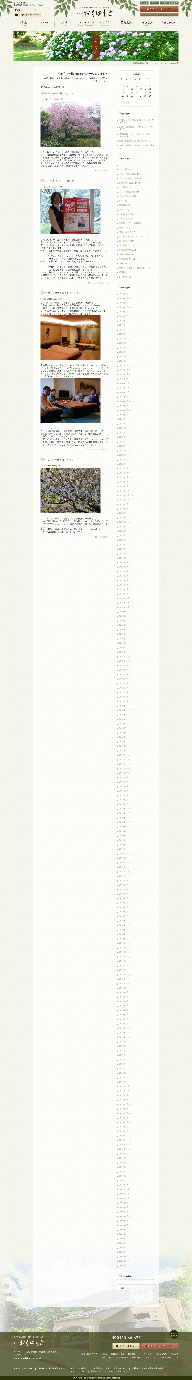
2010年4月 (123, 1171)
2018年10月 (124, 715)
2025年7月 (123, 352)
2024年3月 (123, 423)
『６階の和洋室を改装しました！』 (62, 293)
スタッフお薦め (126, 196)
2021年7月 (123, 567)
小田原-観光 (124, 214)
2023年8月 (123, 455)
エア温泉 (123, 187)
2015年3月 (123, 907)
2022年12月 (124, 491)
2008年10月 (124, 1252)
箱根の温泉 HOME (89, 1354)
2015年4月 (123, 903)
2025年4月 (123, 365)
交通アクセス (107, 1357)
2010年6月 (123, 1162)
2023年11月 (124, 441)
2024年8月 (123, 401)
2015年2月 (123, 912)
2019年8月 (123, 670)
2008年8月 (123, 1261)
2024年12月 (124, 383)
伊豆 (121, 200)
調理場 (122, 272)
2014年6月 (123, 947)
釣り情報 (123, 277)
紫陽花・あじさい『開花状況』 (133, 268)
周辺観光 (174, 1354)
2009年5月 (123, 1221)
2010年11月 (124, 1140)
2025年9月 (123, 343)
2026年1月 (123, 325)
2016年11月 (124, 818)
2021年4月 (123, 580)
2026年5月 (123, 307)
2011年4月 (123, 1118)
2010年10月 (124, 1144)
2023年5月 (123, 468)
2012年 (172, 63)
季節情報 (123, 205)
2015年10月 (124, 876)
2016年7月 (123, 835)
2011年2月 (123, 1127)
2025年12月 (124, 329)
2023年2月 (123, 482)
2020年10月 (124, 607)
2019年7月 (123, 674)
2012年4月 (123, 1064)
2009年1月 (123, 1238)
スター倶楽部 (122, 1357)
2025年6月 (123, 356)
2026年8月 (123, 294)
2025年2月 (123, 374)
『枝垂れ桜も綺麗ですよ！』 (58, 93)
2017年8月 (123, 777)
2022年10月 (124, 500)
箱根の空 (123, 263)
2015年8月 (123, 885)
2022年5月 (123, 522)
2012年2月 (123, 1073)
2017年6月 (123, 786)
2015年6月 (123, 894)
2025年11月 (124, 334)
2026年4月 (123, 312)
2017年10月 (124, 768)
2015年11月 (124, 871)
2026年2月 (123, 321)
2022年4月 (123, 526)
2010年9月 (123, 1149)
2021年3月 (123, 585)
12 (136, 89)
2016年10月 (124, 822)
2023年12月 (124, 437)
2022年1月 (123, 540)
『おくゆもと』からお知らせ (98, 283)
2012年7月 (123, 1050)
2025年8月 (123, 347)
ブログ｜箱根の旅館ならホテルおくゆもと (82, 73)
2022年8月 (123, 509)
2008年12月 (124, 1243)
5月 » (128, 103)
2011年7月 (123, 1104)
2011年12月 (124, 1082)
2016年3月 (123, 853)
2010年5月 (123, 1167)
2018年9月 (123, 719)
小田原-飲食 (124, 218)
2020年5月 (123, 629)
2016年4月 (123, 849)
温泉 (122, 1354)
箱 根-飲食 (124, 245)
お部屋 (104, 1354)
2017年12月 (124, 759)
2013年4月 (123, 1010)
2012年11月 (124, 1033)
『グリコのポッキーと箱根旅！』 (61, 181)
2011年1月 (123, 1131)
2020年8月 (123, 616)
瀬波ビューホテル (125, 1371)
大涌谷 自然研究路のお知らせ (132, 120)
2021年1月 (123, 594)
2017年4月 (123, 795)
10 (128, 89)
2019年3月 (123, 692)
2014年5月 (123, 952)
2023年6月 (123, 464)
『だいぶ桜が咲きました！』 (58, 460)
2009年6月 (123, 1216)
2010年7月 (123, 1158)
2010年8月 (123, 1153)
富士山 (122, 209)
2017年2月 (123, 804)
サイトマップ (149, 1357)
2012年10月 (124, 1037)
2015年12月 (124, 867)
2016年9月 (123, 827)
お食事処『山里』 (127, 183)
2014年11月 (124, 925)
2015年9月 (123, 880)
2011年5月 (123, 1113)
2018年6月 (123, 732)
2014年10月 (124, 930)
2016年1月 (123, 862)
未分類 (122, 227)
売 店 (123, 169)
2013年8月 (123, 992)
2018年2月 (123, 750)
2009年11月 (124, 1194)
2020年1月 (123, 647)
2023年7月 (123, 459)
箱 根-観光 (124, 241)
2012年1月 (123, 1077)
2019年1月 (123, 701)
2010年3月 (123, 1176)
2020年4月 (123, 634)
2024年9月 (123, 397)
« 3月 (123, 103)
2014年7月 (123, 943)
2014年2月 (123, 965)
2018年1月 (123, 755)
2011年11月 (124, 1086)
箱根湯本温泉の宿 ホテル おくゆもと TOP (150, 63)
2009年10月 (124, 1198)
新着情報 (136, 1357)
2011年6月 (123, 1109)
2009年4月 (123, 1225)
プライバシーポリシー (168, 1357)
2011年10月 (124, 1091)
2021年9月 (123, 558)
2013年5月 (123, 1006)
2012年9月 (123, 1041)
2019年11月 (124, 656)
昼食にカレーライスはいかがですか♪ (135, 134)
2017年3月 (123, 800)
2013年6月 (123, 1001)
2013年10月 (124, 983)
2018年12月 (124, 706)
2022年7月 (123, 513)
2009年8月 (123, 1207)
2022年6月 (123, 517)
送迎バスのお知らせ (128, 141)
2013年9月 (123, 988)
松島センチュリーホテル (101, 1371)
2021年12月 (124, 544)
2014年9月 (123, 934)
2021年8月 (123, 562)
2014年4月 (123, 956)
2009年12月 (124, 1189)
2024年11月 (124, 388)
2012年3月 (123, 1068)
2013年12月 (124, 974)
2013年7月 (123, 997)
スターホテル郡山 (78, 1371)
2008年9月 (123, 1256)
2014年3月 (123, 961)
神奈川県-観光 (125, 232)
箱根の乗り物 (125, 250)
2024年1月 (123, 432)
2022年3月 (123, 531)
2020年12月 (124, 598)
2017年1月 (123, 809)
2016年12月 (124, 813)
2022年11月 (124, 495)
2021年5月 (123, 576)
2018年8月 (123, 723)
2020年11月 (124, 603)
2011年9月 (123, 1095)
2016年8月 (123, 831)
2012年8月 (123, 1046)
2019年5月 (123, 683)
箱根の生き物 (125, 259)
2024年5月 (123, 415)
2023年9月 (123, 450)
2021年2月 (123, 589)
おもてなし (162, 1354)
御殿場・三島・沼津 (128, 223)
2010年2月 (123, 1180)
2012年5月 (123, 1059)
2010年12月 (124, 1135)
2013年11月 (124, 979)
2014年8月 (123, 939)
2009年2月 (123, 1234)
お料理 (114, 1354)
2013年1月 (123, 1024)
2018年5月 (123, 737)
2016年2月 (123, 858)
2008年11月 (124, 1247)
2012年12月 (124, 1028)
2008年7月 (123, 1265)
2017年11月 (124, 764)
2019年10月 (124, 661)
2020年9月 (123, 611)
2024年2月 (123, 428)
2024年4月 (123, 419)
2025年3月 (123, 370)
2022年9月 (123, 504)
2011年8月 (123, 1100)
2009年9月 (123, 1203)
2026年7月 (123, 298)
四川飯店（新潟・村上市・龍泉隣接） (148, 1368)
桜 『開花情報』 (101, 171)
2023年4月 (123, 473)
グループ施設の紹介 (128, 192)
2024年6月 (123, 410)
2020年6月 (123, 625)
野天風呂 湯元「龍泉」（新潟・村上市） (109, 1368)
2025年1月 (123, 379)
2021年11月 (124, 549)
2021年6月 (123, 571)
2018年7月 (123, 728)
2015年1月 (123, 916)
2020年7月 (123, 620)
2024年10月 (124, 392)
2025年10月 (124, 338)
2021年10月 (124, 553)
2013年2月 (123, 1019)
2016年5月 (123, 844)
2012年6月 (123, 1055)
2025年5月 (123, 361)
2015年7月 (123, 889)
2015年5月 (123, 898)
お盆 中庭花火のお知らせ (131, 145)
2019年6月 (123, 679)
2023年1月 (123, 486)
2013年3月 (123, 1015)
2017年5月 (123, 791)
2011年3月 (123, 1122)
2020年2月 (123, 643)
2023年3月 (123, 477)
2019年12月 (124, 652)
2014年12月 (124, 921)
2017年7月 (123, 782)
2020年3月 (123, 638)
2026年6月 (123, 303)
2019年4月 (123, 688)
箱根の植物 (124, 254)
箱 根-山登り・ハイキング (131, 236)
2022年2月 (123, 535)
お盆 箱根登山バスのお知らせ (133, 127)
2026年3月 (123, 316)
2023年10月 (124, 446)
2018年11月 (124, 710)
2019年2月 (123, 697)
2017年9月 (123, 773)
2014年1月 (123, 970)
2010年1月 (123, 1185)
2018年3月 (123, 746)
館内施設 (132, 1354)
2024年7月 (123, 406)
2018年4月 (123, 741)
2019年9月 (123, 665)
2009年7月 (123, 1212)
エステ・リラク (146, 1354)
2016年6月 (123, 840)
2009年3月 (123, 1229)
